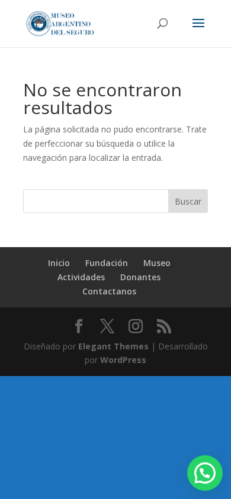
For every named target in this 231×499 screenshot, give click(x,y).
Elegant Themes (113, 346)
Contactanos (109, 291)
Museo (157, 262)
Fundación (106, 262)
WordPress (123, 359)
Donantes (140, 277)
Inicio (59, 262)
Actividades (81, 277)
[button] (205, 473)
